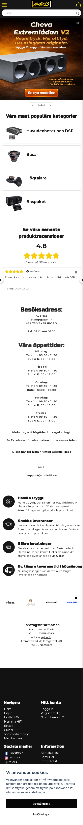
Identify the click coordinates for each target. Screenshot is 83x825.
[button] (78, 23)
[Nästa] (50, 105)
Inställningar (41, 814)
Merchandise (13, 738)
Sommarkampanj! (16, 734)
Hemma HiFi (13, 721)
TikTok (13, 762)
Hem (7, 709)
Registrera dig (50, 713)
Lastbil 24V (11, 717)
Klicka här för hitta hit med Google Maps (41, 451)
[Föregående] (33, 105)
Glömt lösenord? (52, 717)
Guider (8, 730)
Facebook (16, 752)
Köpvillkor (47, 757)
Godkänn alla (41, 803)
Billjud (8, 713)
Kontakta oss (50, 753)
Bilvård (8, 726)
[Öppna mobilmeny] (4, 5)
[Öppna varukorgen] (78, 5)
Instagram (15, 757)
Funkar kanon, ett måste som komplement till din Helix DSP (40, 277)
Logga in (47, 709)
